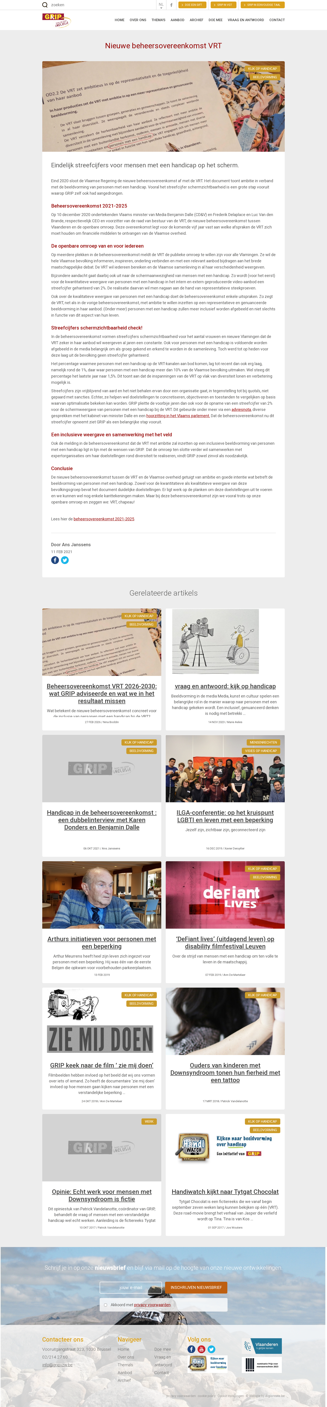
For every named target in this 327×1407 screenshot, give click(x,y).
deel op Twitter (65, 560)
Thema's (158, 20)
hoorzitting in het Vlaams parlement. (178, 415)
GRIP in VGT (224, 4)
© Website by (265, 1396)
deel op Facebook (55, 560)
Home (119, 20)
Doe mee (215, 20)
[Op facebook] (191, 1349)
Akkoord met (141, 1304)
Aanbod (177, 20)
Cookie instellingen (231, 1396)
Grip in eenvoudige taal (263, 4)
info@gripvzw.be (57, 1364)
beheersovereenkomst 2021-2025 (104, 519)
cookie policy (207, 1396)
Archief (196, 20)
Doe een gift (193, 4)
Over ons (138, 20)
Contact (277, 20)
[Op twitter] (211, 1349)
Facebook (171, 5)
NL (161, 4)
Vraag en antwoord (246, 20)
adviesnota (241, 409)
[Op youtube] (201, 1349)
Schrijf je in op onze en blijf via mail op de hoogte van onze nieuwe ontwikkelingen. (164, 1268)
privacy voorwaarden (152, 1304)
